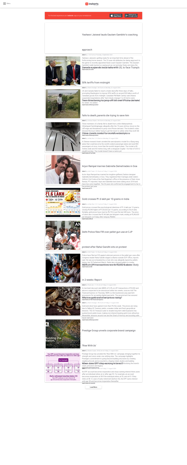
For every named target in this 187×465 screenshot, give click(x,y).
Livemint (92, 383)
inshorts (70, 15)
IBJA (91, 219)
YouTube (92, 153)
